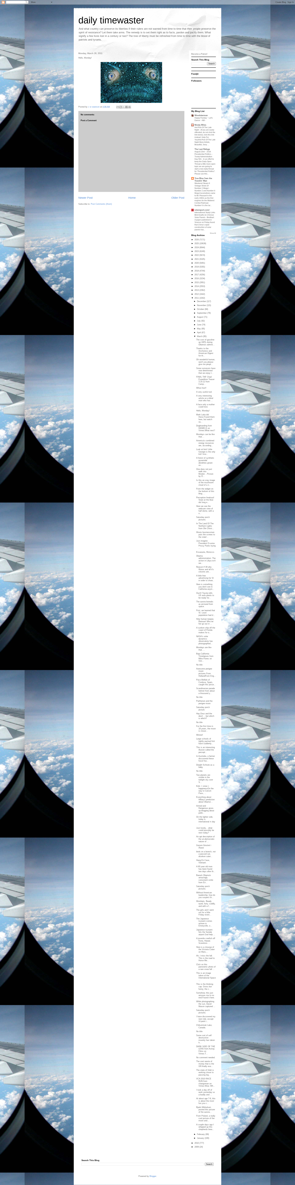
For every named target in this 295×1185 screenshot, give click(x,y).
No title (199, 665)
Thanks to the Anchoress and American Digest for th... (204, 352)
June (199, 325)
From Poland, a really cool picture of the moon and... (205, 1118)
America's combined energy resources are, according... (205, 442)
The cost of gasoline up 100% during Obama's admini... (205, 342)
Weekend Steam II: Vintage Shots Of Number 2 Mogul (202, 185)
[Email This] (117, 107)
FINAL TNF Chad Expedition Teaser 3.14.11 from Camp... (205, 380)
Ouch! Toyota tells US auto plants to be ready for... (205, 595)
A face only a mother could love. (205, 405)
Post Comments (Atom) (101, 204)
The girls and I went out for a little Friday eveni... (205, 912)
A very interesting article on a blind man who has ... (204, 398)
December (202, 301)
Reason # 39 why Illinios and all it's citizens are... (205, 569)
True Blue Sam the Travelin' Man (203, 179)
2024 (197, 247)
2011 (197, 298)
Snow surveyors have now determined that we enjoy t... (205, 370)
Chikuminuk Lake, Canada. (204, 1026)
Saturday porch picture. (203, 708)
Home (132, 197)
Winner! (199, 735)
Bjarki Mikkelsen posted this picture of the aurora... (205, 1109)
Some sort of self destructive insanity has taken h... (205, 1039)
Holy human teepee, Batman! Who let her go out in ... (205, 621)
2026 (197, 239)
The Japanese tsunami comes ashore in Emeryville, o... (204, 922)
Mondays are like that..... (203, 648)
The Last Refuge (202, 149)
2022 (197, 255)
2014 (197, 286)
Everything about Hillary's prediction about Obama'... (205, 799)
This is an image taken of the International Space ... (206, 976)
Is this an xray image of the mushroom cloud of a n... (205, 482)
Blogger (152, 1176)
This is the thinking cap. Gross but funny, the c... (204, 986)
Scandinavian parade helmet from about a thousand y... (205, 690)
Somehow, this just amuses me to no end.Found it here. (205, 995)
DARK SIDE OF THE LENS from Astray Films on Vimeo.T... (205, 1050)
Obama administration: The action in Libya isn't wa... (206, 559)
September (202, 313)
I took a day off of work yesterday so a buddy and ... (205, 1092)
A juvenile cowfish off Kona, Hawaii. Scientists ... (205, 940)
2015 (197, 282)
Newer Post (85, 197)
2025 (197, 243)
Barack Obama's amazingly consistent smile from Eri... (204, 879)
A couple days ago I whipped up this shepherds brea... (205, 1126)
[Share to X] (123, 107)
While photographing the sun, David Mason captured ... (205, 1003)
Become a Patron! (199, 54)
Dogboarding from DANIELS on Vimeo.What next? (205, 428)
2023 (197, 251)
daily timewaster (111, 20)
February (201, 1134)
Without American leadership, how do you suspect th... (205, 894)
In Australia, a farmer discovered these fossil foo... (205, 758)
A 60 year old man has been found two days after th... (205, 868)
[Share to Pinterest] (129, 107)
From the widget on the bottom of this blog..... (205, 491)
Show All (213, 233)
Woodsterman (201, 115)
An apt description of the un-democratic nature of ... (205, 838)
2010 (197, 1143)
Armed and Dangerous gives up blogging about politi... (205, 809)
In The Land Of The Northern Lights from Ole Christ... (205, 525)
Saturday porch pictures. (203, 518)
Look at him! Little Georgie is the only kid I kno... (205, 451)
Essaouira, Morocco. (205, 552)
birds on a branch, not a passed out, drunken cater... (206, 854)
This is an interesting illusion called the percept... (205, 749)
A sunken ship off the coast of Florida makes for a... (205, 630)
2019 (197, 267)
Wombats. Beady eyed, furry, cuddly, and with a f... (205, 903)
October (201, 309)
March (200, 336)
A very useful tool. (204, 392)
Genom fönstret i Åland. (203, 846)
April (199, 332)
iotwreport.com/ (202, 210)
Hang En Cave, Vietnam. (203, 861)
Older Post (177, 197)
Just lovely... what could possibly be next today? (205, 830)
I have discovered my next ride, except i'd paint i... (205, 1018)
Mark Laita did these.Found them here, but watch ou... (205, 418)
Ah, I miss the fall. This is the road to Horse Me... (205, 958)
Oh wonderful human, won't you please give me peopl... (205, 361)
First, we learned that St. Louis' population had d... (205, 612)
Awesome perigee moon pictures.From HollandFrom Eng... (206, 672)
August (200, 317)
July (199, 321)
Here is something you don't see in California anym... (205, 586)
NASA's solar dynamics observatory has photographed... (204, 640)
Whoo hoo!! (201, 388)
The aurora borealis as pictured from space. (204, 604)
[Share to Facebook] (126, 107)
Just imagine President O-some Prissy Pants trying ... (206, 544)
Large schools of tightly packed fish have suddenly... (205, 741)
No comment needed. (205, 1057)
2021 (197, 259)
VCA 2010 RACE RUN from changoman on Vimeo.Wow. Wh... (205, 1082)
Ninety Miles (200, 125)
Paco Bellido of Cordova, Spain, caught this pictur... (206, 682)
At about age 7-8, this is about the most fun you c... (205, 1100)
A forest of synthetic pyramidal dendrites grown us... (205, 461)
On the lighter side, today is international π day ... (205, 820)
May (199, 328)
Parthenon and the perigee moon (204, 702)
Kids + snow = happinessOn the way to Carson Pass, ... (205, 789)
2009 (197, 1147)
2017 (197, 274)
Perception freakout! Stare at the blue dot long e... (205, 499)
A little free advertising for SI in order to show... (205, 578)
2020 (197, 263)
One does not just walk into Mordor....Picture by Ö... (204, 473)
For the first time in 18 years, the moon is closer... (206, 728)
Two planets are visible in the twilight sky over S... (204, 778)
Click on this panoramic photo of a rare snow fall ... (206, 966)
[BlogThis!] (120, 107)
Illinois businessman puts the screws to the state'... (205, 534)
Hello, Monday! (203, 410)
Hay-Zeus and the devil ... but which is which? (205, 715)
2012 (197, 294)
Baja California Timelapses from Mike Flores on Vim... (204, 657)
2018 (197, 271)
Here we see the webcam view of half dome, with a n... (205, 510)
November (202, 305)
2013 (197, 290)
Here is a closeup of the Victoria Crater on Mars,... (205, 949)
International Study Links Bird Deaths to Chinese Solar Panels (205, 214)
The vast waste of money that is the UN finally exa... (205, 1063)
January (201, 1138)
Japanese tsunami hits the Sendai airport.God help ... (205, 932)
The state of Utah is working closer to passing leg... (205, 1072)
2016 (197, 278)
